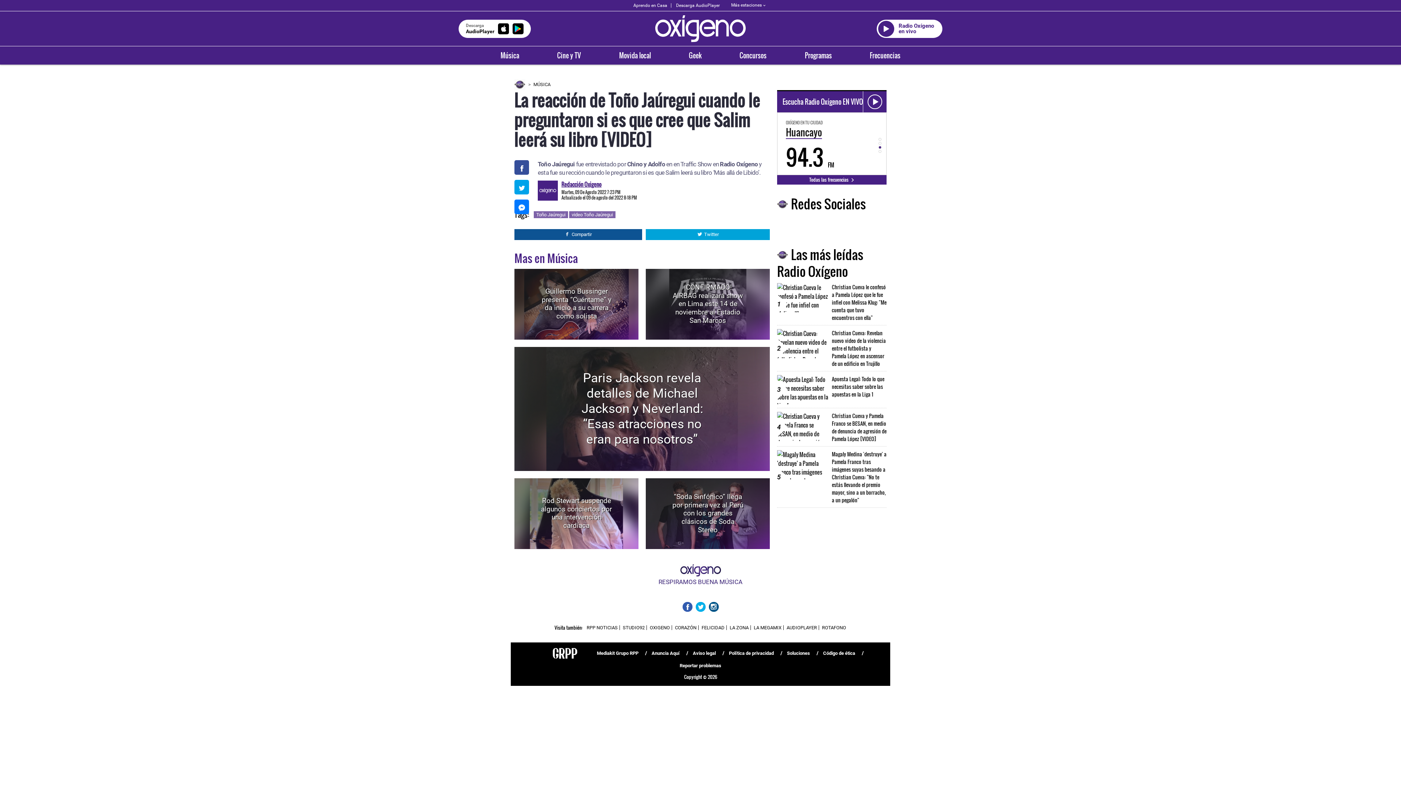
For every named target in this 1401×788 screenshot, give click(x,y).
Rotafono (834, 627)
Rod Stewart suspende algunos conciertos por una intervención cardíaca (576, 513)
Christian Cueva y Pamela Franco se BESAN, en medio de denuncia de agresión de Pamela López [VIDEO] (859, 427)
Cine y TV (569, 55)
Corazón (685, 627)
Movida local (635, 55)
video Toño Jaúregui (592, 214)
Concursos (753, 55)
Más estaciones (746, 5)
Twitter (711, 234)
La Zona (739, 627)
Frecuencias (885, 55)
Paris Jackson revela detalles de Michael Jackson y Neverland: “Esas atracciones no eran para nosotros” (642, 409)
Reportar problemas (700, 665)
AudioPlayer (802, 627)
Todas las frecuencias (829, 179)
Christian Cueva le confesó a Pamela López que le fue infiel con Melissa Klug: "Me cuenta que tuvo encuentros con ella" (859, 302)
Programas (818, 55)
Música (510, 55)
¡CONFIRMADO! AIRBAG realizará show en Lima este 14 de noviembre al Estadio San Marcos (708, 304)
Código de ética (839, 653)
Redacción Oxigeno (581, 184)
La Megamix (767, 627)
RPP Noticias (602, 627)
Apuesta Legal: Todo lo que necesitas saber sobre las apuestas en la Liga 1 (858, 386)
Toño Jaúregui (551, 214)
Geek (695, 55)
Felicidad (713, 627)
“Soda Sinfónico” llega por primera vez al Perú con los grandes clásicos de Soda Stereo (707, 513)
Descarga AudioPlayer (698, 5)
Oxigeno (660, 627)
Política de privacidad (751, 653)
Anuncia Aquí (666, 653)
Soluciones (798, 653)
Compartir (582, 234)
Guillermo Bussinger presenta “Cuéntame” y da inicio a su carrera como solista (576, 303)
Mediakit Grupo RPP (617, 653)
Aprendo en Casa (650, 5)
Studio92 (634, 627)
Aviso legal (704, 653)
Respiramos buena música (700, 582)
